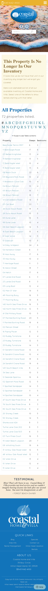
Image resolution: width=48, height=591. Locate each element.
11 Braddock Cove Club (13, 181)
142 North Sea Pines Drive (14, 309)
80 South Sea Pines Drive (14, 409)
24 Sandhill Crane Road (14, 363)
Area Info (12, 543)
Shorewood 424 (10, 423)
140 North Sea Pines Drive (15, 304)
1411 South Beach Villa (13, 368)
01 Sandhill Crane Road (13, 350)
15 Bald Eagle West (11, 168)
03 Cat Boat (8, 204)
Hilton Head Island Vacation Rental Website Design (23, 584)
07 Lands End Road (12, 277)
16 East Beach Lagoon (13, 231)
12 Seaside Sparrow (12, 377)
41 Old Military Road (12, 313)
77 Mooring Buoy (10, 300)
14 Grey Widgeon (11, 245)
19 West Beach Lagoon (13, 441)
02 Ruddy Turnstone (12, 336)
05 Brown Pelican (11, 191)
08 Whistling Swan (11, 445)
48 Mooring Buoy (11, 295)
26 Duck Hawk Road (12, 209)
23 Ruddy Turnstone (12, 341)
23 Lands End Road (12, 282)
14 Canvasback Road (12, 200)
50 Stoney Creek (10, 418)
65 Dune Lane (9, 218)
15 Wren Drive (9, 468)
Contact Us (34, 543)
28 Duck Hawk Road (12, 213)
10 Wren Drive (9, 463)
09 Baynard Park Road (13, 177)
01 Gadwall (8, 241)
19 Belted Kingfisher (12, 159)
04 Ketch (7, 272)
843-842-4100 (11, 3)
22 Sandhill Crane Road (14, 359)
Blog (12, 539)
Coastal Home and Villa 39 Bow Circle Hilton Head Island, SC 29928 (24, 562)
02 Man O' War (10, 291)
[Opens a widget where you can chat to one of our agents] (39, 587)
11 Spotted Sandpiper (12, 386)
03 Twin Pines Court (12, 436)
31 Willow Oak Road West (15, 450)
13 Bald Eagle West (11, 163)
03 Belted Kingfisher (12, 154)
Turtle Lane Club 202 (12, 427)
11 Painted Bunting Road (14, 323)
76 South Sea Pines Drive (14, 404)
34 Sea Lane (8, 373)
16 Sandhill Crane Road (13, 354)
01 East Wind (9, 236)
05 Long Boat (9, 286)
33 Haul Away (9, 259)
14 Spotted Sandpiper (13, 395)
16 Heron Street (10, 268)
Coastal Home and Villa (24, 15)
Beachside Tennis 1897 (13, 145)
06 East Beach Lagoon (13, 227)
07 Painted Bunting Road (14, 318)
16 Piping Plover (10, 332)
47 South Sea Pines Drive (14, 400)
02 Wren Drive (9, 459)
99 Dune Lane (9, 222)
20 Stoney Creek (10, 413)
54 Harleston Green (12, 250)
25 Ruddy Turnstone (12, 345)
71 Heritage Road (11, 263)
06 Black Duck (9, 172)
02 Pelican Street (10, 327)
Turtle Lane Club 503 (12, 432)
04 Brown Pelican (11, 186)
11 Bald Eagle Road (11, 150)
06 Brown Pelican (11, 195)
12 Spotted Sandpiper (13, 391)
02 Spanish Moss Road (13, 382)
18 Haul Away (9, 254)
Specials (34, 539)
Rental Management (12, 546)
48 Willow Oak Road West (15, 454)
